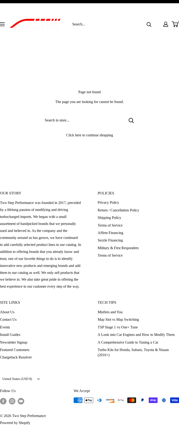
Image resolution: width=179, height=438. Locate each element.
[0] (175, 24)
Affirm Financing (110, 233)
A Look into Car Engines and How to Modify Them (136, 335)
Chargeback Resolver (16, 357)
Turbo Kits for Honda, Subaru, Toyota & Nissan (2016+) (133, 352)
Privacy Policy (108, 202)
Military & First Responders (118, 248)
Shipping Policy (109, 218)
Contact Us (8, 319)
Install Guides (10, 335)
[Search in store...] (131, 120)
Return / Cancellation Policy (118, 210)
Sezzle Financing (110, 240)
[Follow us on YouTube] (21, 400)
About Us (7, 312)
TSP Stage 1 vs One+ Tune (118, 327)
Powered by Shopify (15, 423)
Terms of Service (110, 225)
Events (5, 327)
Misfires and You (110, 312)
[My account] (165, 24)
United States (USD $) (17, 379)
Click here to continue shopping (89, 135)
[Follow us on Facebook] (3, 400)
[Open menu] (2, 24)
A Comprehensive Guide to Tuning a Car (128, 342)
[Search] (149, 24)
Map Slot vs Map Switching (118, 319)
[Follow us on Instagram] (12, 400)
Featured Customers (14, 350)
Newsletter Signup (13, 342)
